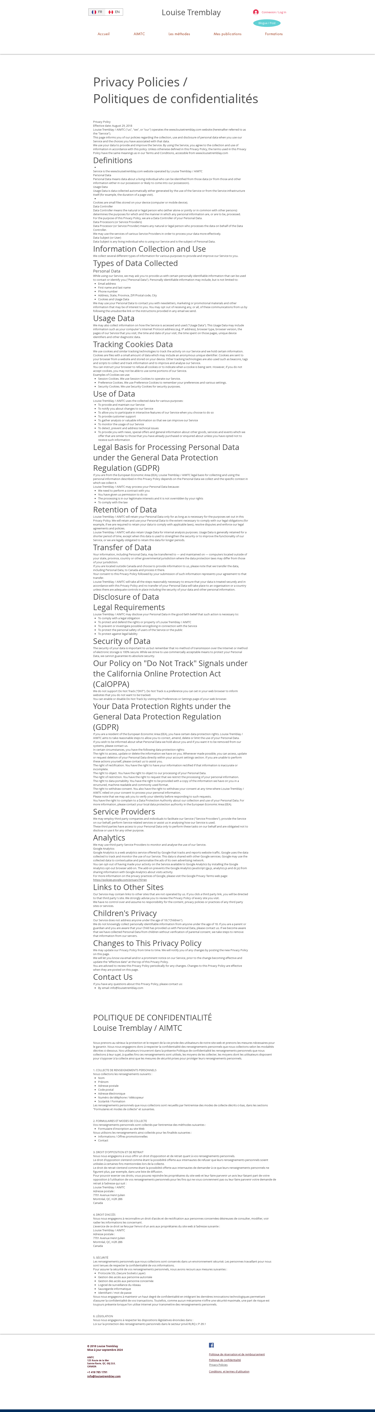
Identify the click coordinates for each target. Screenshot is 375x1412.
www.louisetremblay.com (185, 129)
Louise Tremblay (191, 12)
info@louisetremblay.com (126, 988)
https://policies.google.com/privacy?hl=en (120, 880)
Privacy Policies (218, 1364)
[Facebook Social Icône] (211, 1345)
